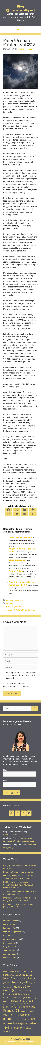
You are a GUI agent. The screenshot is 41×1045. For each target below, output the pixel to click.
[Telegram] (16, 514)
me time (20, 998)
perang (21, 1007)
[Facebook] (8, 510)
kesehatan (25, 994)
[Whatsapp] (8, 514)
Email (5, 781)
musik (17, 1001)
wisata (30, 1028)
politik (30, 1006)
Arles (13, 972)
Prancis (12, 1010)
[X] (16, 510)
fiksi (24, 978)
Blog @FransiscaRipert (20, 8)
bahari (28, 971)
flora (32, 978)
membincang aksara (12, 932)
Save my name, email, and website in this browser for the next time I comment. (21, 675)
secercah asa (9, 950)
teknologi (10, 1023)
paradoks (6, 1004)
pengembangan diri (20, 1004)
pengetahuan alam (14, 600)
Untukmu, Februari (14, 607)
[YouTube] (11, 813)
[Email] (24, 514)
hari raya (22, 982)
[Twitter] (28, 813)
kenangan (10, 994)
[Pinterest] (33, 510)
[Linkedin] (24, 510)
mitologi (6, 935)
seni (31, 1019)
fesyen (17, 978)
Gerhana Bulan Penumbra (20, 538)
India (9, 987)
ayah (20, 972)
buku (27, 974)
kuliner (9, 997)
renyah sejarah (9, 946)
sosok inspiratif (10, 958)
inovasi (9, 990)
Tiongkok (22, 1024)
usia (12, 1028)
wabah (20, 1028)
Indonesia (21, 986)
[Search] (34, 708)
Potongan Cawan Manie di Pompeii (18, 872)
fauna (7, 978)
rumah (26, 1014)
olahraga (28, 1001)
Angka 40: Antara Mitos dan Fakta (21, 610)
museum (8, 1001)
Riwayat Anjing (16, 571)
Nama (6, 770)
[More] (33, 514)
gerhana (9, 603)
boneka (18, 975)
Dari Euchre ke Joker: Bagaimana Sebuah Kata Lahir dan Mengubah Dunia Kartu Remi (18, 885)
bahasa (8, 975)
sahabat (12, 1019)
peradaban (9, 1007)
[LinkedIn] (23, 813)
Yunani (6, 1031)
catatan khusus (10, 921)
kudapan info (9, 928)
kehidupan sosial (24, 991)
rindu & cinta (12, 1015)
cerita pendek (9, 924)
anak (6, 972)
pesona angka (9, 943)
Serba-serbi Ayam (17, 560)
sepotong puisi (9, 954)
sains (24, 1019)
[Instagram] (17, 813)
